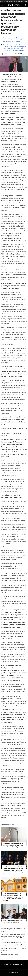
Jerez (1, 1)
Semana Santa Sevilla (14, 1)
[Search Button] (26, 4)
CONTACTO (10, 966)
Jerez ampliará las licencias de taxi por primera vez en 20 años (13, 921)
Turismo (6, 1)
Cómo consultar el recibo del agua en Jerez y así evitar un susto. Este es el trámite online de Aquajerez (14, 40)
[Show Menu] (2, 4)
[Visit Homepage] (14, 5)
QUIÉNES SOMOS (17, 964)
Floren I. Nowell (8, 54)
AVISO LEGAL (7, 964)
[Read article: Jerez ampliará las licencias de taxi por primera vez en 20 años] (14, 913)
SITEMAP (18, 966)
